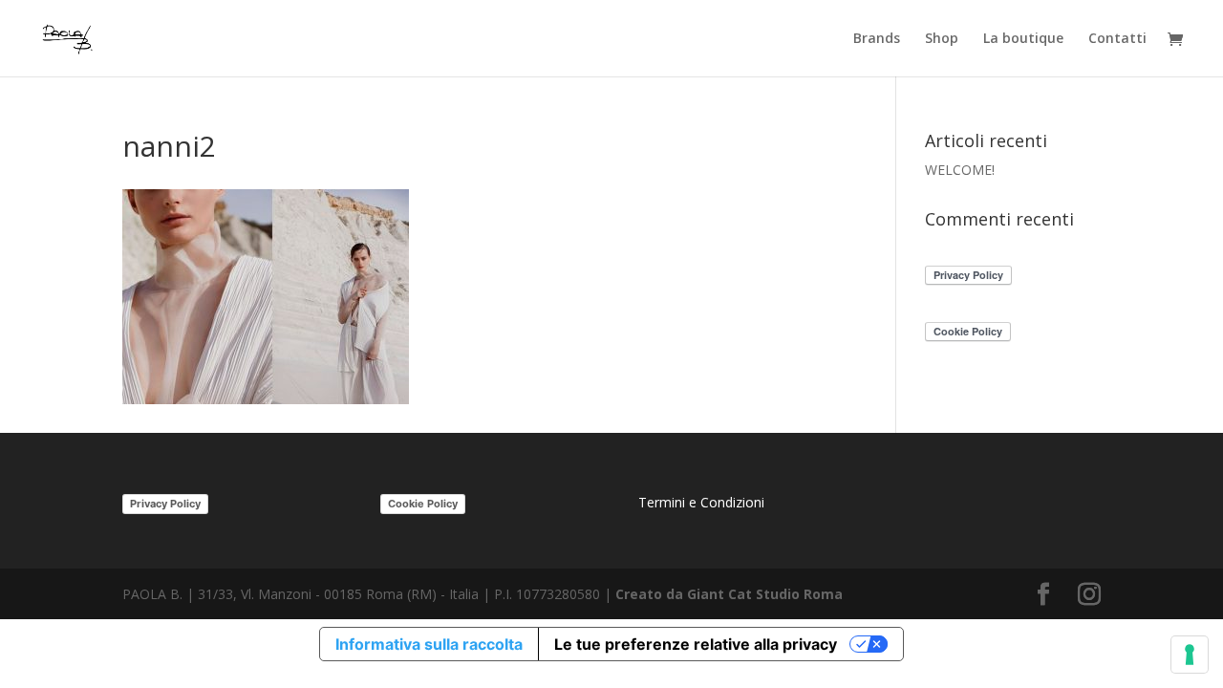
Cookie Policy (423, 503)
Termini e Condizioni (701, 502)
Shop (941, 39)
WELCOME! (960, 170)
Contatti (1117, 39)
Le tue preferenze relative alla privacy (695, 644)
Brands (876, 39)
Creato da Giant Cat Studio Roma (731, 594)
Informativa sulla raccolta (429, 644)
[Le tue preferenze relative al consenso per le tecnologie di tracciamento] (1189, 654)
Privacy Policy (165, 503)
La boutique (1023, 39)
